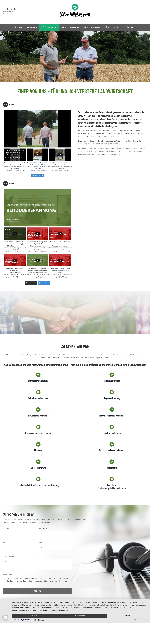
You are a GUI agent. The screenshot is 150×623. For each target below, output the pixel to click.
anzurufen (24, 522)
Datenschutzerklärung (141, 619)
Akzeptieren (80, 616)
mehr (127, 616)
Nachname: (43, 528)
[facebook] (4, 9)
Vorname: (6, 528)
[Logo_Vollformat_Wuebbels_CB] (75, 4)
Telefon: (42, 542)
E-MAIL (6, 542)
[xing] (15, 9)
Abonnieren (39, 175)
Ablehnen (33, 616)
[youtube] (8, 9)
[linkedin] (11, 9)
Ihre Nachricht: (8, 556)
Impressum (131, 619)
